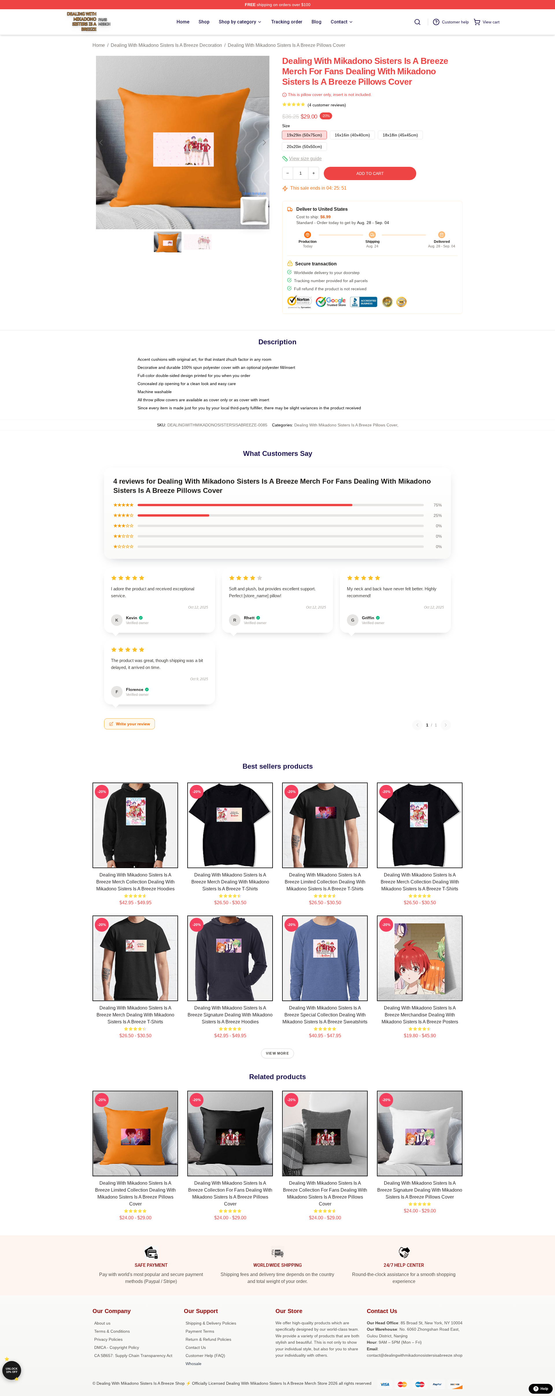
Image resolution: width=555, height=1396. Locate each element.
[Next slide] (264, 142)
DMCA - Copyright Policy (116, 1347)
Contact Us (196, 1347)
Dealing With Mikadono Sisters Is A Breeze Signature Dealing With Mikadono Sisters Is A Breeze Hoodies (230, 1014)
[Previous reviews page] (417, 725)
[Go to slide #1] (168, 242)
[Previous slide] (101, 142)
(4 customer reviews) (327, 105)
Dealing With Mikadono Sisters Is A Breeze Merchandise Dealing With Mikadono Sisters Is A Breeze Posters (420, 1014)
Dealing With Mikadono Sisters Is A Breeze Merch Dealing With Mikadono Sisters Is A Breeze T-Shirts (230, 881)
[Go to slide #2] (198, 242)
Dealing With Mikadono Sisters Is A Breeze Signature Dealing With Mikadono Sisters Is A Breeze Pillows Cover (419, 1190)
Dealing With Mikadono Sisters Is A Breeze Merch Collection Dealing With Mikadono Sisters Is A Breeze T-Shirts (420, 881)
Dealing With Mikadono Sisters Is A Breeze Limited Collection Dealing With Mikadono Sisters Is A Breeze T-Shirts (325, 881)
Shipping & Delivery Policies (211, 1323)
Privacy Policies (108, 1339)
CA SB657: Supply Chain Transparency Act (133, 1355)
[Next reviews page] (446, 725)
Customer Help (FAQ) (205, 1355)
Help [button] (544, 1389)
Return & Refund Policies (208, 1339)
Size (286, 125)
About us (102, 1323)
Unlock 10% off (12, 1370)
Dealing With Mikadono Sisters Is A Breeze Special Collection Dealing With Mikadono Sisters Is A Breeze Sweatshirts (324, 1014)
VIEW (135, 862)
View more (277, 1053)
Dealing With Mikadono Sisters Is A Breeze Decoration (166, 45)
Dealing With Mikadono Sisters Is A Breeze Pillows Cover (286, 45)
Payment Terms (200, 1331)
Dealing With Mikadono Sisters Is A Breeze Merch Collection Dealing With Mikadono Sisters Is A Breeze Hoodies (135, 881)
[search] (417, 22)
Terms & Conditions (112, 1331)
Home (98, 45)
